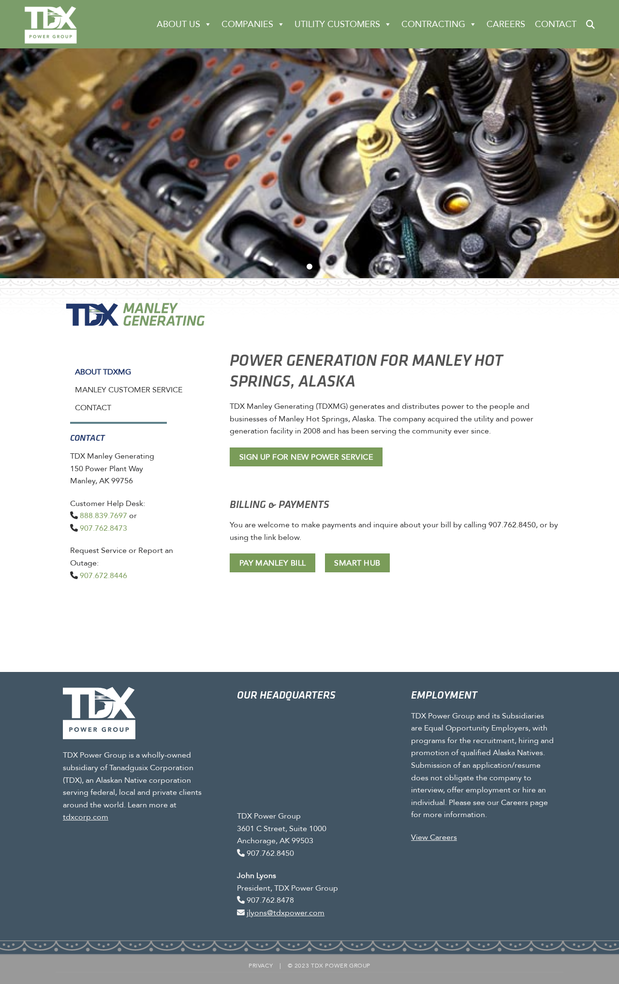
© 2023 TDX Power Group (329, 965)
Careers (505, 24)
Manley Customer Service (128, 390)
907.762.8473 (103, 528)
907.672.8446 (103, 575)
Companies (247, 24)
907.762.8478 (270, 900)
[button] (590, 24)
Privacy (261, 965)
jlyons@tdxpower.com (285, 913)
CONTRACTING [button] (433, 24)
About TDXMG (103, 372)
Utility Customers (337, 24)
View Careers (434, 837)
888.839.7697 (103, 515)
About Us (178, 24)
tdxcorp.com (85, 817)
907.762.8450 (270, 853)
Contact (555, 24)
